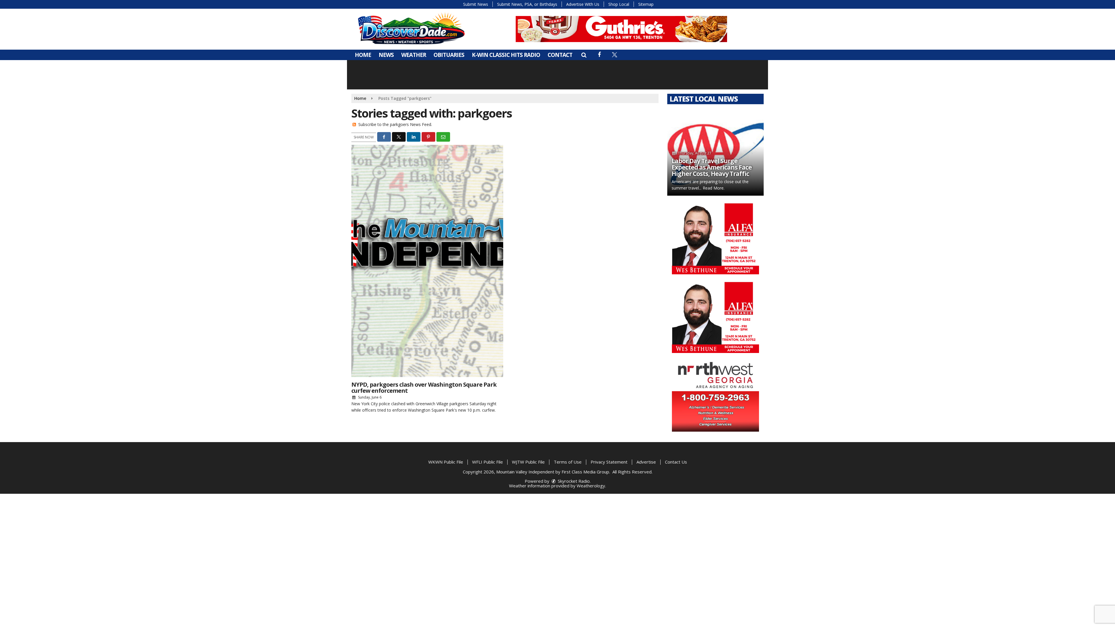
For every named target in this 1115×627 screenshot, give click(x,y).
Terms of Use (568, 462)
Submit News (475, 4)
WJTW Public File (528, 462)
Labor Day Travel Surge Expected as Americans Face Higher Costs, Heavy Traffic (712, 167)
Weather (413, 55)
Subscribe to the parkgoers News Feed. (395, 124)
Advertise (646, 462)
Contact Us (676, 462)
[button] (584, 55)
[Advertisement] (621, 29)
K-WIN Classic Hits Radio (506, 55)
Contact (560, 55)
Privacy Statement (609, 462)
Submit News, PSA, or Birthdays (527, 4)
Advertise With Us (582, 4)
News (386, 55)
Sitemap (646, 4)
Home (363, 55)
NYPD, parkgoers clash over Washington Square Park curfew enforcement (424, 387)
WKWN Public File (445, 462)
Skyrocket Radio (573, 481)
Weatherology (591, 486)
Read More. (713, 188)
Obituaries (449, 55)
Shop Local (618, 4)
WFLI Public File (487, 462)
